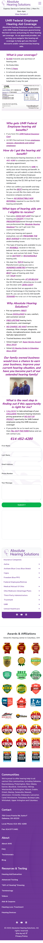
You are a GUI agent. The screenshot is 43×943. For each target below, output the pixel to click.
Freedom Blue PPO (12, 577)
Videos (5, 896)
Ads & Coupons (8, 901)
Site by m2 (20, 933)
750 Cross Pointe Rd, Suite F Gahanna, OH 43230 (14, 817)
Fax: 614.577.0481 (10, 829)
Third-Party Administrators (16, 595)
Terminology (7, 890)
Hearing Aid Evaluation (12, 874)
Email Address (7, 464)
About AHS (7, 843)
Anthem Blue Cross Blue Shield (17, 568)
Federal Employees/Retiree (15, 582)
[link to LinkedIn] (26, 614)
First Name (6, 446)
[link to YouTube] (21, 614)
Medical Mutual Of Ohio (14, 586)
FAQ (4, 849)
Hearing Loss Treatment (13, 907)
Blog (4, 860)
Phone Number (7, 473)
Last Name (6, 455)
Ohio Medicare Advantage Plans (17, 591)
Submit (21, 505)
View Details (21, 14)
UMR (6, 604)
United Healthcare (12, 609)
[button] (39, 3)
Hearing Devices (9, 912)
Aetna (6, 564)
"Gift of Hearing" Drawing (13, 885)
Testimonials (8, 854)
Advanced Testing (10, 879)
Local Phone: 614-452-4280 (14, 824)
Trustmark (8, 600)
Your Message (7, 483)
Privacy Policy (21, 936)
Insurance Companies (13, 559)
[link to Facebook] (17, 614)
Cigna (6, 573)
